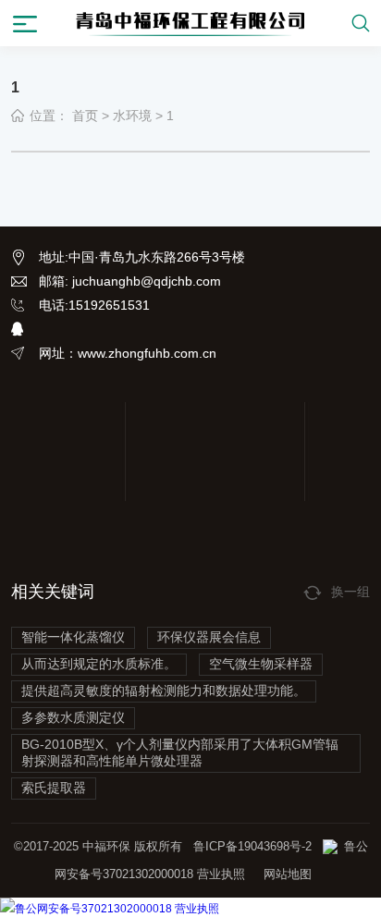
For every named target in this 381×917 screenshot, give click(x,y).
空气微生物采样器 (261, 663)
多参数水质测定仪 (73, 717)
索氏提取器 (53, 787)
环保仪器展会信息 (209, 637)
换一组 (350, 591)
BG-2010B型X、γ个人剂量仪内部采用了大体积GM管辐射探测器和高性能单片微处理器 (179, 752)
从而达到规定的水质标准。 (99, 663)
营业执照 (219, 874)
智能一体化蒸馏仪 (73, 637)
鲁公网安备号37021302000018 (93, 908)
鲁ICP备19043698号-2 (252, 846)
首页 (85, 115)
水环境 (132, 115)
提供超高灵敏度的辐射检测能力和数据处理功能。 (163, 690)
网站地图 (288, 874)
